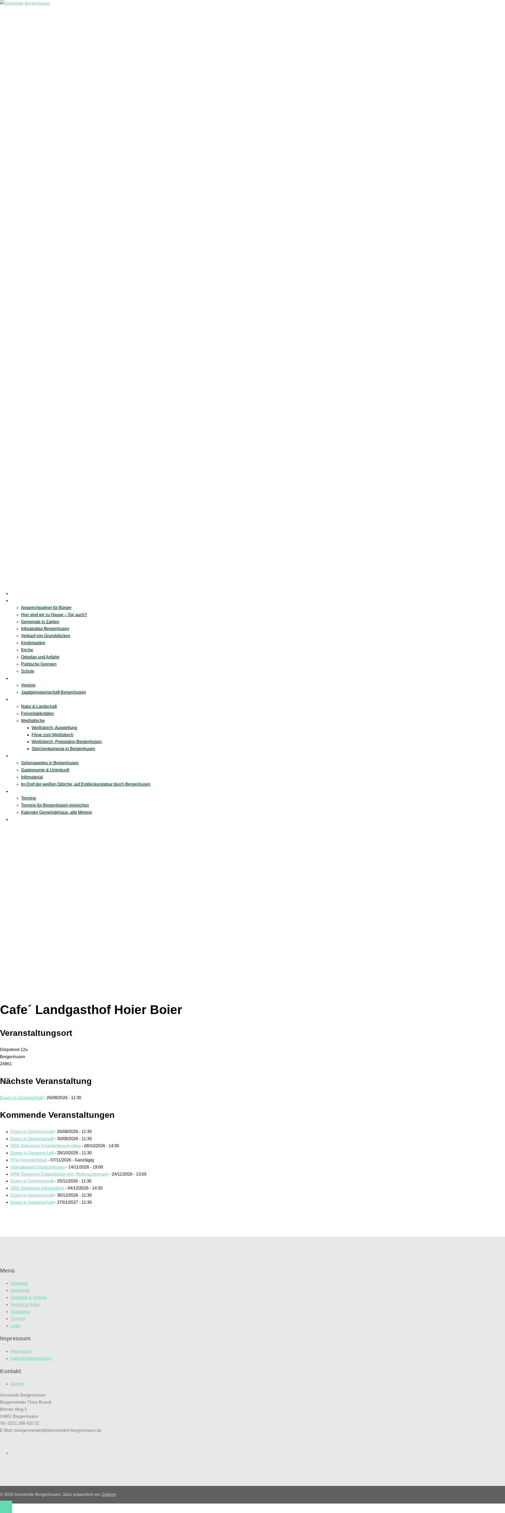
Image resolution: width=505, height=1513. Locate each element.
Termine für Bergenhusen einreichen (55, 805)
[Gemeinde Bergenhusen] (25, 3)
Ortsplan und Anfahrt (40, 657)
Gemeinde (20, 600)
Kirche (27, 650)
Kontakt (18, 1384)
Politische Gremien (39, 664)
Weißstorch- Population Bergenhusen (67, 741)
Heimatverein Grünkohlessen (38, 1167)
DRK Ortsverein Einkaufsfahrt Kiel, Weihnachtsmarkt (59, 1174)
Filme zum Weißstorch (52, 735)
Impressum (21, 1351)
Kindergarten (33, 643)
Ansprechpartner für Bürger (46, 607)
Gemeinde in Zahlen (40, 622)
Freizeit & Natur (25, 699)
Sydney (109, 1494)
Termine (18, 791)
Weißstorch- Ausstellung (54, 727)
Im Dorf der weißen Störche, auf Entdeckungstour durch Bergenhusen (85, 784)
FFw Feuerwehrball (29, 1160)
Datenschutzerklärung (31, 1358)
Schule (27, 671)
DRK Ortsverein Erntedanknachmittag (46, 1146)
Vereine (18, 678)
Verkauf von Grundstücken (45, 636)
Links (16, 819)
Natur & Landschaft (39, 706)
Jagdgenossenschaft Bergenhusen (53, 692)
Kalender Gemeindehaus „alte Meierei (56, 812)
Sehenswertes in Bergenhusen (50, 763)
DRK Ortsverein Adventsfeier (37, 1188)
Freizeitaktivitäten (37, 713)
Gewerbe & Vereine (29, 1297)
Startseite (19, 593)
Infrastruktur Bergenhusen (45, 628)
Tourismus (20, 756)
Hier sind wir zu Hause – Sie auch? (54, 615)
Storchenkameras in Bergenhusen (63, 749)
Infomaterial (32, 777)
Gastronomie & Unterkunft (45, 770)
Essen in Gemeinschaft (21, 1097)
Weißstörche (33, 720)
